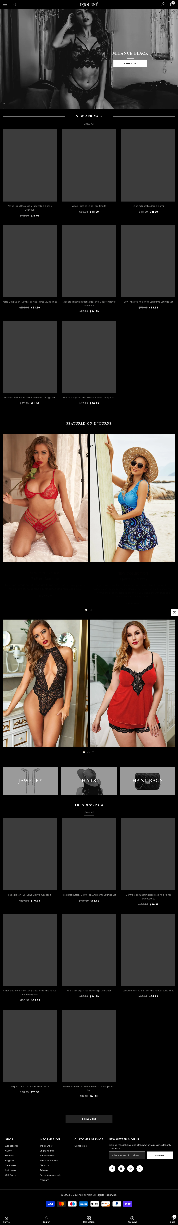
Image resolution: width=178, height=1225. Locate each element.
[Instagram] (121, 1168)
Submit (159, 1155)
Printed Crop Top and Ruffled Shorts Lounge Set (89, 397)
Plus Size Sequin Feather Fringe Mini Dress (89, 990)
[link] (46, 1219)
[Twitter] (139, 1168)
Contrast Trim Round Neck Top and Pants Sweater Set (148, 896)
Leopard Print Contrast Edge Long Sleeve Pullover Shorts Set (89, 303)
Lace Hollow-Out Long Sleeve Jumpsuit (29, 894)
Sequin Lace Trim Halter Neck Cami (29, 1086)
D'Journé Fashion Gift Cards (34, 1205)
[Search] (15, 4)
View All (89, 124)
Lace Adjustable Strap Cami (148, 205)
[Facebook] (112, 1168)
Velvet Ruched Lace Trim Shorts (89, 205)
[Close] (58, 1197)
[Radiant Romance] (45, 498)
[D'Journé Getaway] (132, 498)
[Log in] (163, 4)
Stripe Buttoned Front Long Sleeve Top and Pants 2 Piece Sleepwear (29, 992)
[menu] (5, 4)
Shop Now (130, 63)
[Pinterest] (130, 1168)
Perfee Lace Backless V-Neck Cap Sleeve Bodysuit (30, 207)
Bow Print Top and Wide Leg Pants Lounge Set (148, 301)
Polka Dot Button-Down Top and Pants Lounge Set (30, 301)
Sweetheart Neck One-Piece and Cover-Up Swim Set (89, 1088)
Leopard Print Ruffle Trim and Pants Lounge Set (29, 397)
